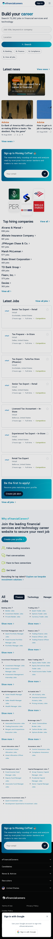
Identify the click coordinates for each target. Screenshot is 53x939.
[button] (26, 469)
